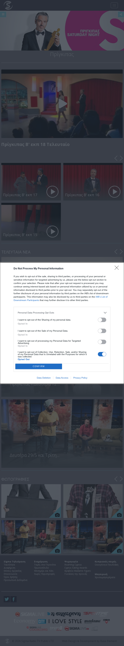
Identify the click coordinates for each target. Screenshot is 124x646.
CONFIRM (39, 366)
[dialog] (62, 323)
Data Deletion (44, 377)
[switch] (102, 320)
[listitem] (62, 312)
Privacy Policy (80, 377)
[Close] (118, 269)
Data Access (62, 377)
